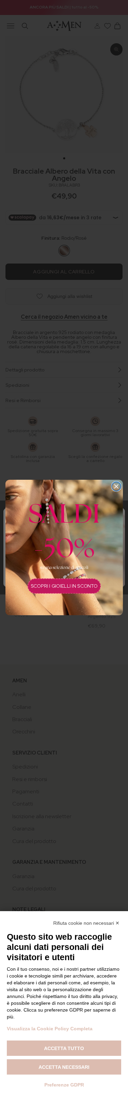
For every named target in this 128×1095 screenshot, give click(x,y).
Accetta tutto (64, 1048)
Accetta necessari (64, 1067)
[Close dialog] (116, 486)
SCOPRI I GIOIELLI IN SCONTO (64, 586)
